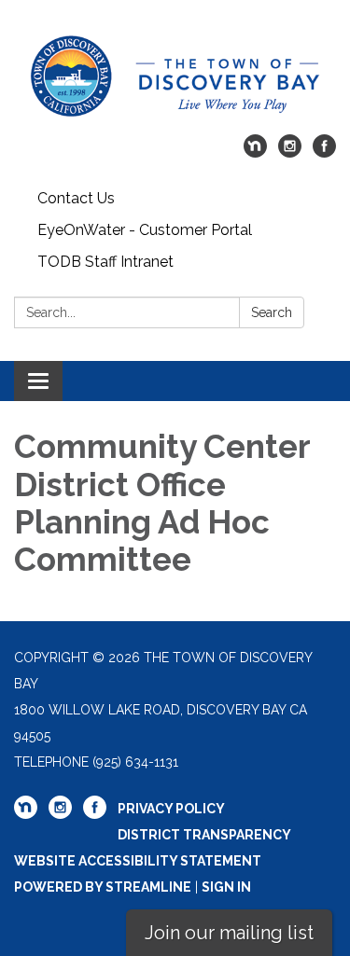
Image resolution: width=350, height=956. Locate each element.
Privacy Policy (171, 808)
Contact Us (76, 198)
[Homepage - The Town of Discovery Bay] (175, 76)
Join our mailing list (229, 932)
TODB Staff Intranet (105, 261)
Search (271, 312)
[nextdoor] (255, 152)
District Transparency (204, 834)
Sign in (226, 887)
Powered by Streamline (102, 887)
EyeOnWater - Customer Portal (144, 230)
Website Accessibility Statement (137, 860)
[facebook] (324, 152)
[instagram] (289, 152)
